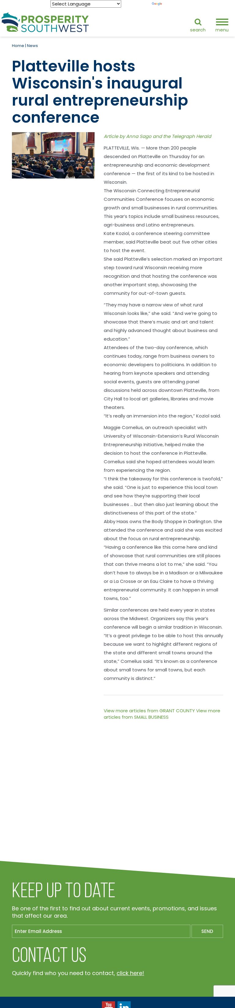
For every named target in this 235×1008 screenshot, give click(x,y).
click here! (130, 973)
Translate (174, 4)
